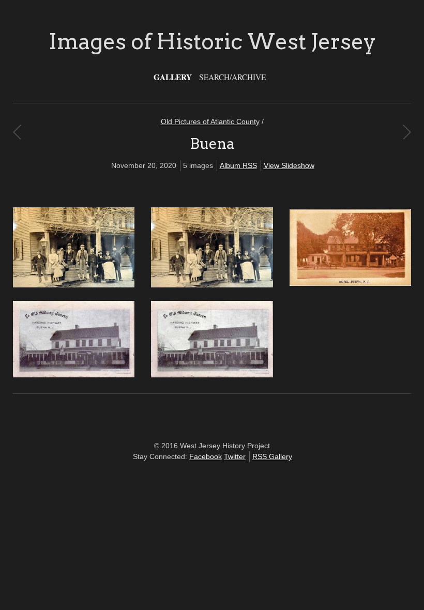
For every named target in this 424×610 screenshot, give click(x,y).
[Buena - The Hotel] (350, 283)
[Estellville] (17, 132)
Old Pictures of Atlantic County (210, 121)
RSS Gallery (272, 456)
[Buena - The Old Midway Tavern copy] (211, 375)
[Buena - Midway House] (73, 285)
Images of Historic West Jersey (212, 41)
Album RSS (238, 165)
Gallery (173, 77)
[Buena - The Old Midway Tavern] (73, 375)
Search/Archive (232, 77)
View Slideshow (289, 165)
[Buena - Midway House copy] (211, 285)
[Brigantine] (407, 132)
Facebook (205, 456)
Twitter (235, 456)
